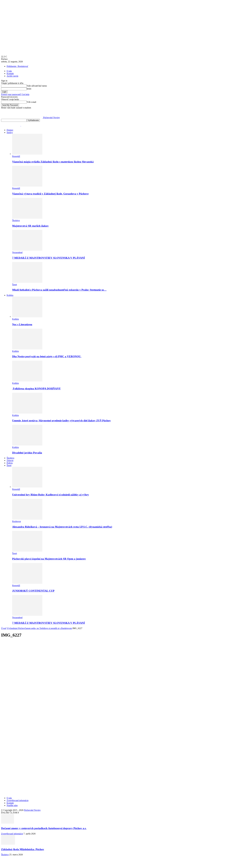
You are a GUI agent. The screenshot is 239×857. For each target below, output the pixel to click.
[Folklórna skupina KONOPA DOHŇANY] (27, 380)
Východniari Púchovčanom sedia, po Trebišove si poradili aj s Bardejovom (39, 628)
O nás (9, 71)
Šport (14, 284)
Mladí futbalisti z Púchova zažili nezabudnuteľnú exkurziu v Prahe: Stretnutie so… (59, 289)
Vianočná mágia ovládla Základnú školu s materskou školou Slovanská (53, 161)
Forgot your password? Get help (15, 94)
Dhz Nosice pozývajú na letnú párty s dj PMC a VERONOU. (46, 356)
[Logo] (11, 125)
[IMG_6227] (84, 750)
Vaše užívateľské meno (37, 86)
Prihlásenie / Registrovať (17, 66)
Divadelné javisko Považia (27, 452)
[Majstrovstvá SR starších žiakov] (27, 218)
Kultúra (10, 295)
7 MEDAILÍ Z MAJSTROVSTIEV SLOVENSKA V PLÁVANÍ (48, 257)
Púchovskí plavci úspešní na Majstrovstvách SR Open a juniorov (49, 558)
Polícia (10, 463)
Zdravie (10, 460)
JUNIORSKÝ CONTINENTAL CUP (33, 590)
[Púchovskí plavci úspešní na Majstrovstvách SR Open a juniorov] (27, 551)
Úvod (3, 628)
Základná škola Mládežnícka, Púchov (22, 849)
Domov (10, 130)
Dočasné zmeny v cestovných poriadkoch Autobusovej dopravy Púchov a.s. (43, 828)
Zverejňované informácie (17, 800)
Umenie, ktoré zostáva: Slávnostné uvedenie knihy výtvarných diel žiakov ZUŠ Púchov (61, 420)
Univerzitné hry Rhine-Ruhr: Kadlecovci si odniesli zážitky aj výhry (50, 494)
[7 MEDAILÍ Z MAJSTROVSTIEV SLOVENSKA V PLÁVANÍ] (27, 250)
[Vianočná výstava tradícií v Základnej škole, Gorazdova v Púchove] (27, 186)
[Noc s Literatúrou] (27, 316)
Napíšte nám (12, 805)
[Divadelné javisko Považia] (27, 445)
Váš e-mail (31, 102)
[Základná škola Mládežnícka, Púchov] (8, 844)
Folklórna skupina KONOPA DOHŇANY (36, 388)
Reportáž (16, 156)
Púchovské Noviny (32, 810)
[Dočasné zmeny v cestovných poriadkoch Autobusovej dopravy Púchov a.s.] (7, 823)
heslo (29, 89)
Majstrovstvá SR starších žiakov (30, 225)
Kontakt (10, 73)
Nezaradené (17, 252)
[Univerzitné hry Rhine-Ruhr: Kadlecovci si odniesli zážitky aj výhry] (27, 487)
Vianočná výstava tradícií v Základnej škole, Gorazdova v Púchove (50, 193)
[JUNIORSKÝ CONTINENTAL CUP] (27, 583)
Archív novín (12, 76)
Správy (10, 132)
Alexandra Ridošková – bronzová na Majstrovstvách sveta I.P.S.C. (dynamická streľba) (62, 526)
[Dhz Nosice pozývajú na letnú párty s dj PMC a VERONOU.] (27, 348)
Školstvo (16, 220)
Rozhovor (16, 521)
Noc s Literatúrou (22, 324)
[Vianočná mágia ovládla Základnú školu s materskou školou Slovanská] (27, 154)
